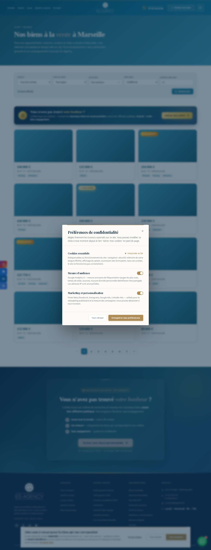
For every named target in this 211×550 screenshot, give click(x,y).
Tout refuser (98, 318)
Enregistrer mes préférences (126, 318)
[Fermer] (142, 231)
